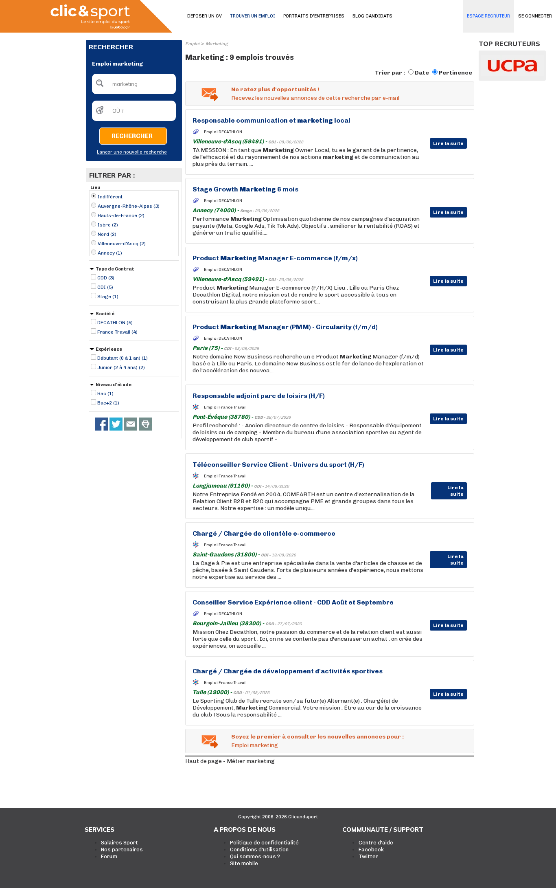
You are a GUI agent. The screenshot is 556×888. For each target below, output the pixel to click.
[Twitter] (116, 424)
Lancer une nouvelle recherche (132, 152)
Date (422, 72)
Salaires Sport (119, 843)
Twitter (368, 856)
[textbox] (134, 84)
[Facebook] (101, 424)
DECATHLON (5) (115, 322)
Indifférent (110, 197)
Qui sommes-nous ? (255, 856)
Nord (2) (107, 234)
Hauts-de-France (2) (121, 215)
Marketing (217, 43)
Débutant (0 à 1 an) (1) (122, 358)
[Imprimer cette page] (145, 424)
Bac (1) (105, 393)
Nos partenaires (122, 849)
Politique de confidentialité (264, 843)
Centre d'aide (376, 843)
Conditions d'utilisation (259, 849)
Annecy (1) (110, 253)
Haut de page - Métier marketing (230, 761)
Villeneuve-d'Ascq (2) (122, 243)
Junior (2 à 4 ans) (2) (121, 367)
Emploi (192, 43)
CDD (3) (105, 278)
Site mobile (244, 863)
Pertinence (455, 72)
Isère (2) (108, 225)
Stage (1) (107, 296)
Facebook (371, 849)
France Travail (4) (117, 332)
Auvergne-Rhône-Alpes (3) (129, 206)
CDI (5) (105, 287)
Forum (109, 856)
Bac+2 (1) (108, 403)
